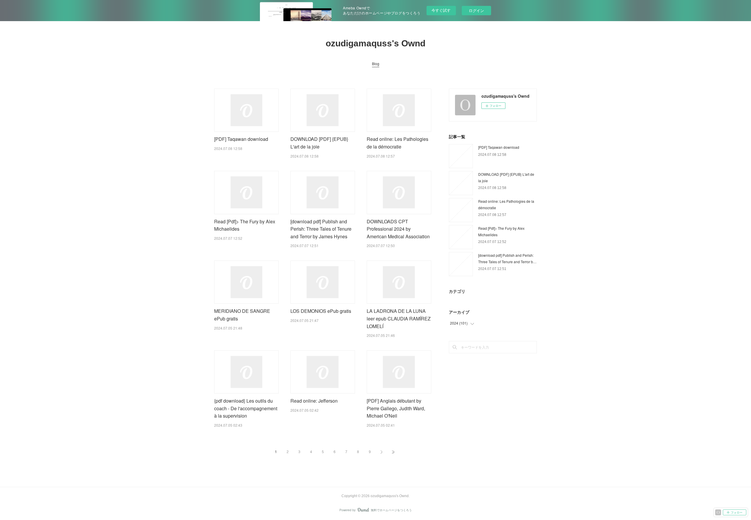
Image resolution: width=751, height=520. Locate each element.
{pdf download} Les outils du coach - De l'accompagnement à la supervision (245, 408)
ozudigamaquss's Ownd (375, 43)
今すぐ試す (441, 10)
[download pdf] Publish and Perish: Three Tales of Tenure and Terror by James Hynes (320, 229)
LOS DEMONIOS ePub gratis (320, 311)
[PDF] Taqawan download (241, 139)
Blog (375, 63)
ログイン (476, 10)
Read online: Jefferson (314, 400)
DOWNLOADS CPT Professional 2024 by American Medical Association (398, 229)
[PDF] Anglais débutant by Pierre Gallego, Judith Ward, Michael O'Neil (396, 408)
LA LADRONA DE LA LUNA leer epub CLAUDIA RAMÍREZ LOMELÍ (399, 318)
